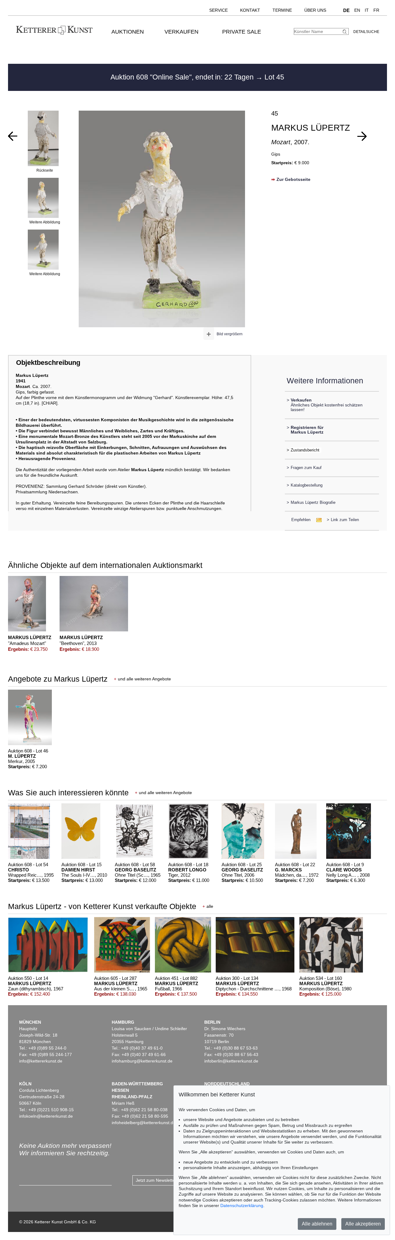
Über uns (315, 10)
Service (218, 10)
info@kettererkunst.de (40, 1060)
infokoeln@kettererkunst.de (46, 1116)
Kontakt (250, 10)
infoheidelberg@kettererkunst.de (144, 1122)
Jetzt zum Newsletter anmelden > (168, 1180)
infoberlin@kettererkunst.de (231, 1060)
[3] (12, 136)
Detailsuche (366, 32)
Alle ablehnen (317, 1223)
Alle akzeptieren (363, 1223)
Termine (282, 10)
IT (367, 10)
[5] (362, 136)
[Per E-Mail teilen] (317, 519)
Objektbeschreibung (48, 362)
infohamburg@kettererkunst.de (142, 1060)
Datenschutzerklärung (241, 1205)
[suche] (345, 31)
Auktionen (127, 32)
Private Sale (241, 32)
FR (376, 10)
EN (357, 10)
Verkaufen (181, 32)
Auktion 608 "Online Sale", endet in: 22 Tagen (183, 77)
